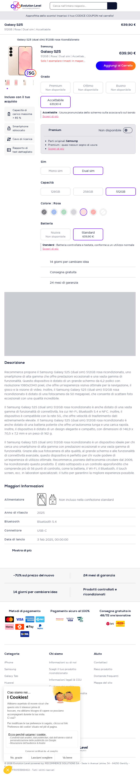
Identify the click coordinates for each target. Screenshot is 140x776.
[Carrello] (134, 6)
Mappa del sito (103, 682)
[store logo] (26, 5)
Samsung (10, 669)
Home (6, 39)
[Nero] (44, 212)
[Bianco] (103, 212)
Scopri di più (50, 116)
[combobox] (78, 5)
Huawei (9, 682)
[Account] (127, 6)
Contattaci (100, 662)
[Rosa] (83, 212)
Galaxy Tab (11, 676)
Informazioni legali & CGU (65, 679)
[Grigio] (73, 212)
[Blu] (53, 212)
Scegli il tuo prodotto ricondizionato (62, 671)
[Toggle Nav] (6, 6)
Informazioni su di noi (63, 662)
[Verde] (63, 212)
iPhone (8, 662)
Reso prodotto (103, 669)
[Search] (112, 5)
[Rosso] (93, 212)
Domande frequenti (106, 676)
